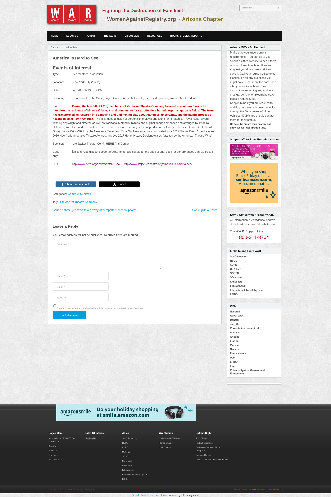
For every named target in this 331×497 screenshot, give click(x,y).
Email (61, 287)
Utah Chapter (165, 447)
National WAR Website (169, 438)
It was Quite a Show (204, 210)
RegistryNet (91, 438)
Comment (63, 244)
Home (54, 36)
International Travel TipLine (246, 290)
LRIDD (234, 294)
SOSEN (234, 273)
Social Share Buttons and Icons (149, 495)
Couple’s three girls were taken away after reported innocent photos (95, 210)
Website (61, 297)
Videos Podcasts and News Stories (212, 459)
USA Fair (235, 269)
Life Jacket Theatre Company (78, 202)
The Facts (110, 36)
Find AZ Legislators (205, 443)
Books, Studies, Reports (186, 36)
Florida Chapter (166, 443)
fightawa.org (237, 285)
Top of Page (201, 438)
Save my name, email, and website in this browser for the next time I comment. (101, 308)
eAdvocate (236, 281)
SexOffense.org (239, 256)
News (87, 193)
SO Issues (236, 277)
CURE (233, 264)
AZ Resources (55, 459)
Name (61, 276)
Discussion (132, 36)
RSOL (233, 260)
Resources (154, 36)
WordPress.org (276, 489)
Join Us (91, 36)
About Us (72, 36)
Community (75, 193)
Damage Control (203, 455)
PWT (254, 489)
